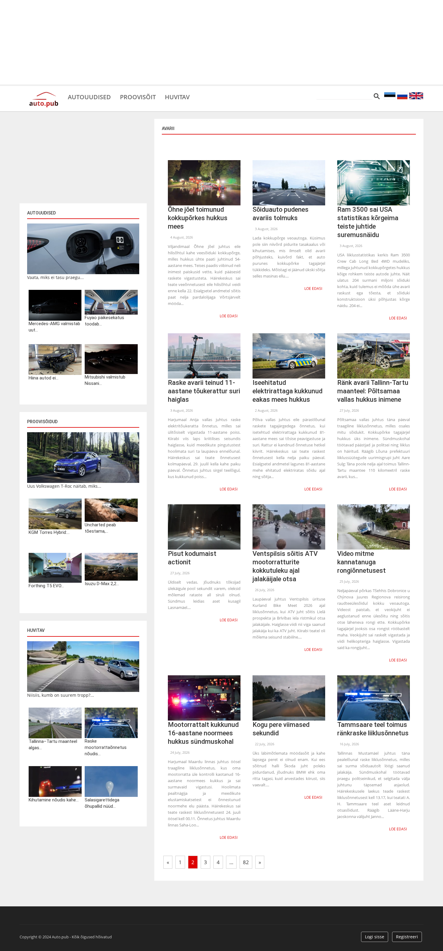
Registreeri (407, 937)
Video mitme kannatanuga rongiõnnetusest (361, 562)
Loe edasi (228, 316)
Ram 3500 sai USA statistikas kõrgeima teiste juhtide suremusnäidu (367, 222)
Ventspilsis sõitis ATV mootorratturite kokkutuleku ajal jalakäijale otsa (285, 566)
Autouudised (89, 96)
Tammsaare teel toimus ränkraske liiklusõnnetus (373, 729)
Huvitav (177, 96)
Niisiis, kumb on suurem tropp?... (60, 695)
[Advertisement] (221, 42)
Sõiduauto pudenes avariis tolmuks (281, 214)
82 (246, 862)
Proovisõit (138, 96)
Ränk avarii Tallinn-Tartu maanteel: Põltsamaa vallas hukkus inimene (372, 391)
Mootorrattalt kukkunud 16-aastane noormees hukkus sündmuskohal (203, 733)
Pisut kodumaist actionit (192, 558)
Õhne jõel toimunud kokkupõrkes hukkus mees (198, 218)
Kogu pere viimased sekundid (281, 729)
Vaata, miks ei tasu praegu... (55, 277)
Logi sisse (374, 937)
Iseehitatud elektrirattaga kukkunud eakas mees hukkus (287, 391)
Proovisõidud (42, 421)
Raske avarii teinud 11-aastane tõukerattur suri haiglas (204, 391)
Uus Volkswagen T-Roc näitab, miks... (64, 486)
